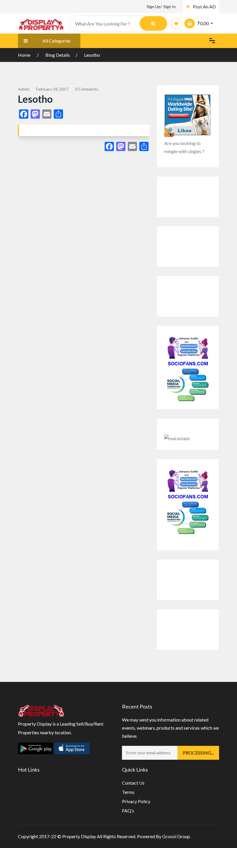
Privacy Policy (136, 801)
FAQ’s (128, 810)
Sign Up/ (154, 6)
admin (23, 89)
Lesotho (92, 55)
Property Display (79, 836)
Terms (128, 792)
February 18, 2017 (52, 89)
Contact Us (133, 782)
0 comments (86, 89)
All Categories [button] (56, 40)
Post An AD (204, 6)
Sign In (169, 6)
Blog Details (57, 55)
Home (24, 55)
